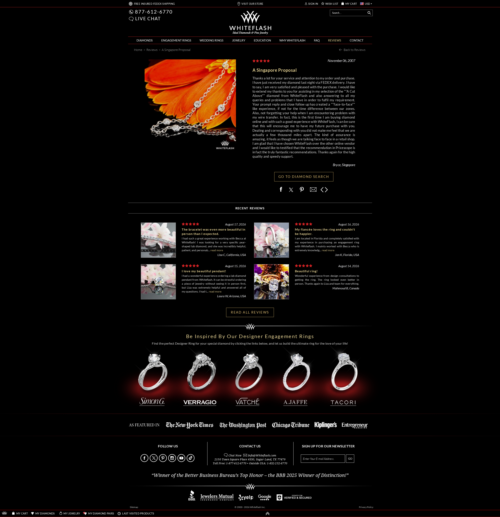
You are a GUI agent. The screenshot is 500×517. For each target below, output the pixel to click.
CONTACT (356, 40)
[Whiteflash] (250, 23)
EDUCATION (262, 40)
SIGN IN (313, 3)
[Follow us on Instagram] (172, 461)
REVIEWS (334, 40)
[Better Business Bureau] (191, 499)
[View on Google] (265, 499)
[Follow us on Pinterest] (163, 461)
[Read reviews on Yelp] (246, 499)
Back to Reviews (354, 50)
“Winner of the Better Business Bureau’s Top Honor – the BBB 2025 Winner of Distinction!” (250, 475)
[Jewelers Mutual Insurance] (217, 499)
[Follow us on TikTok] (191, 461)
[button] (131, 19)
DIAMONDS (145, 40)
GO (350, 458)
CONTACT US (250, 446)
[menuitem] (145, 40)
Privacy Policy (366, 507)
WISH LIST (332, 3)
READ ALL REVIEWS (250, 312)
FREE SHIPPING (154, 3)
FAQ (317, 40)
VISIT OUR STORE (252, 3)
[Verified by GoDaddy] (294, 499)
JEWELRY (238, 40)
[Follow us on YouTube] (181, 461)
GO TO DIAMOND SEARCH (303, 177)
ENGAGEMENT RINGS (176, 40)
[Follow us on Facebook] (144, 461)
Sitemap (134, 507)
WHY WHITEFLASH (292, 40)
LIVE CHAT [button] (148, 18)
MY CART (351, 3)
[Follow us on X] (154, 461)
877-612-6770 (154, 12)
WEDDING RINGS (211, 40)
